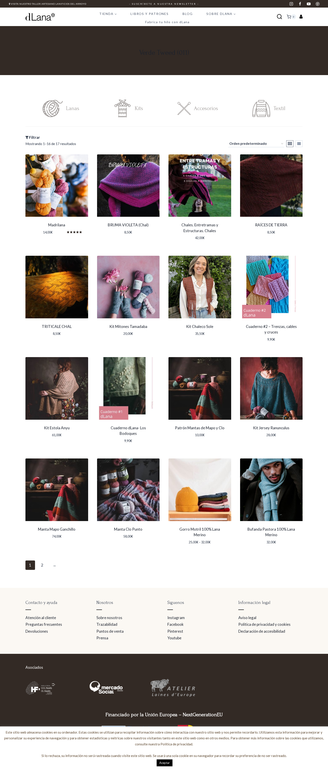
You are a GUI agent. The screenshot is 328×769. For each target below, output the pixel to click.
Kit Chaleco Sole (199, 326)
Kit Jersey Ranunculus (271, 427)
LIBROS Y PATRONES (150, 14)
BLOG (188, 14)
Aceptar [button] (164, 763)
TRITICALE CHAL (57, 326)
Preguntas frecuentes (43, 624)
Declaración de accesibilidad (261, 631)
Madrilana (56, 225)
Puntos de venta (110, 631)
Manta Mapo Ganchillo (56, 529)
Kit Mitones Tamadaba (128, 326)
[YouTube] (309, 4)
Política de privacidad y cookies (264, 624)
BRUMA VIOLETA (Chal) (128, 225)
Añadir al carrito (126, 239)
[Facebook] (300, 4)
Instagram (176, 617)
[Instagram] (291, 4)
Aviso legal (247, 617)
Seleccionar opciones (54, 239)
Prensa (102, 638)
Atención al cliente (40, 617)
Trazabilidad (106, 624)
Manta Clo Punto (128, 529)
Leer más (116, 550)
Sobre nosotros (109, 617)
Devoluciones (36, 631)
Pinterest (175, 631)
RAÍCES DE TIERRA (271, 225)
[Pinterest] (317, 4)
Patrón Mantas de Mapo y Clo (199, 427)
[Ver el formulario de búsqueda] (279, 17)
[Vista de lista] (299, 143)
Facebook (175, 624)
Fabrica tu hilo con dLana (167, 22)
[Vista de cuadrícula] (289, 143)
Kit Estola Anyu (57, 427)
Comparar (56, 245)
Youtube (174, 638)
